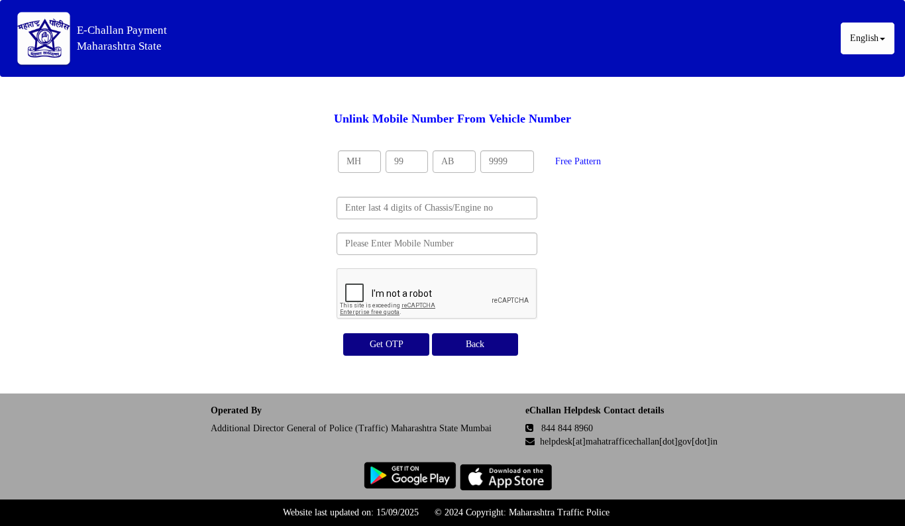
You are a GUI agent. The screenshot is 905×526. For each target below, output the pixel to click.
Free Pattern (578, 161)
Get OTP (386, 344)
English (864, 38)
